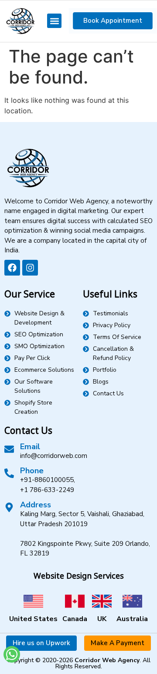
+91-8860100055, (47, 479)
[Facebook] (12, 268)
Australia (132, 619)
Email (30, 446)
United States (33, 619)
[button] (54, 21)
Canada (74, 619)
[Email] (9, 449)
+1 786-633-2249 (47, 489)
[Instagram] (30, 268)
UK (101, 619)
